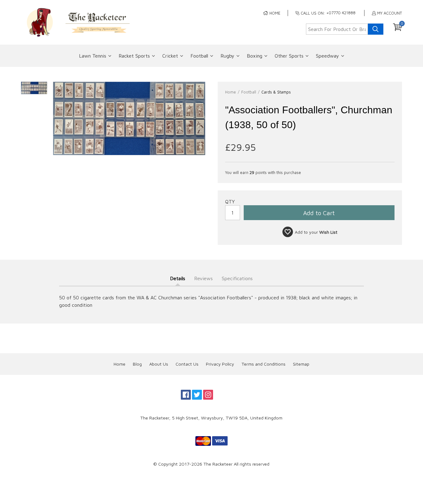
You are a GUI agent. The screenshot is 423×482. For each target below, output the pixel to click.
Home (119, 364)
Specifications (237, 278)
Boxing (254, 56)
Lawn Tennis (92, 56)
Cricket (170, 56)
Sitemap (301, 364)
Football (199, 56)
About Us (158, 364)
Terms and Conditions (264, 364)
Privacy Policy (220, 364)
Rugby (227, 56)
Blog (137, 364)
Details (177, 278)
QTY (230, 201)
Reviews (203, 278)
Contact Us (187, 364)
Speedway (327, 56)
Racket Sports (134, 56)
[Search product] (375, 29)
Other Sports (289, 56)
